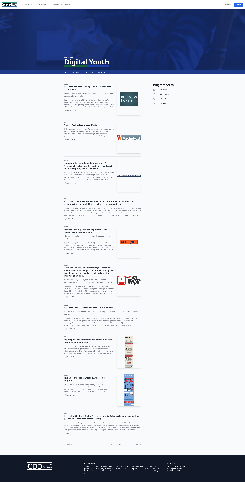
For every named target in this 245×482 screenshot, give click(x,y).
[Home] (65, 72)
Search (67, 5)
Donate (238, 5)
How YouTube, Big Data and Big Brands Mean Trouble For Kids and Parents (85, 231)
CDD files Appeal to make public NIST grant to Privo (88, 307)
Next (136, 445)
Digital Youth (102, 72)
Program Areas (88, 72)
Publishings (75, 72)
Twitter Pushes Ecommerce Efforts (80, 125)
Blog (66, 84)
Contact (228, 5)
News (66, 199)
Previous (70, 445)
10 (120, 445)
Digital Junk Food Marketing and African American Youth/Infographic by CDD (88, 341)
